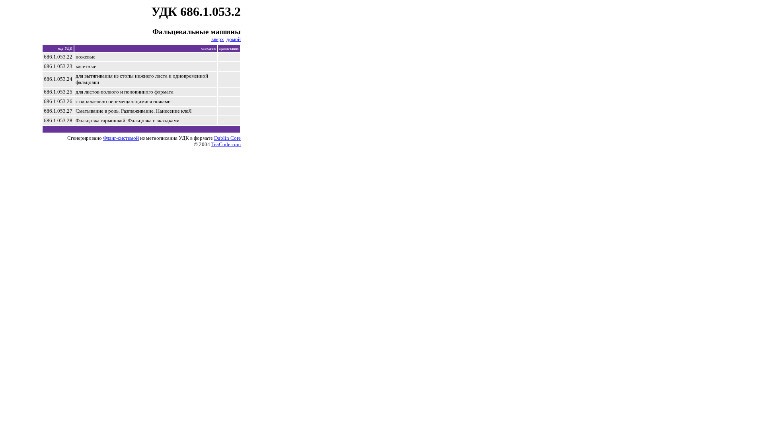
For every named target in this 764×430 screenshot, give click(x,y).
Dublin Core (227, 138)
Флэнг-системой (121, 138)
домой (233, 39)
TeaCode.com (226, 144)
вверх (217, 39)
